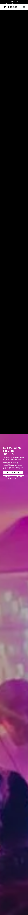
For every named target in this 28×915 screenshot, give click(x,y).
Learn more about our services (13, 478)
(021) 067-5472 (14, 1)
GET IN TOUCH (13, 472)
